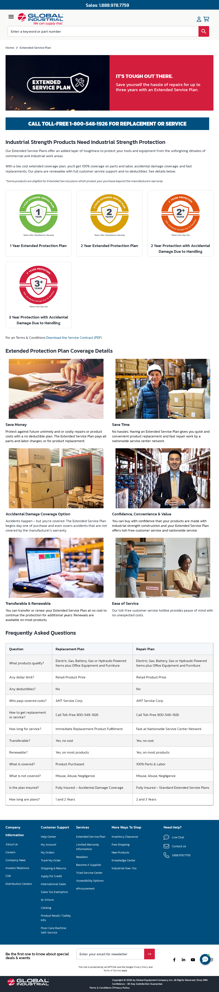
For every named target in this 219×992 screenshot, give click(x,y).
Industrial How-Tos (124, 868)
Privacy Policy (141, 967)
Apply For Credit (51, 876)
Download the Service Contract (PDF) (74, 337)
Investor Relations (17, 868)
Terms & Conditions (100, 988)
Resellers (82, 857)
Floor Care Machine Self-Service (53, 930)
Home (10, 47)
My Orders (47, 852)
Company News (15, 860)
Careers (10, 852)
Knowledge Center (123, 860)
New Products (120, 852)
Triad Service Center (89, 873)
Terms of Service (112, 970)
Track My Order (51, 860)
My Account (48, 844)
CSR (8, 876)
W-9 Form (47, 900)
